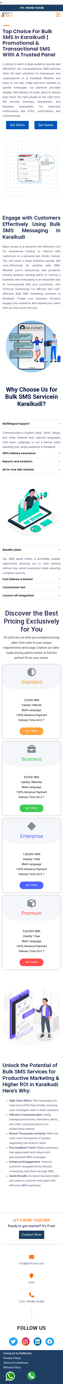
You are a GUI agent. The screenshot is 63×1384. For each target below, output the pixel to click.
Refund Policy (12, 1367)
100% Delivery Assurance (19, 453)
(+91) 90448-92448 (31, 1301)
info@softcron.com (31, 1263)
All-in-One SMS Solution (18, 469)
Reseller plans (12, 550)
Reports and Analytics (17, 461)
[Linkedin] (37, 1342)
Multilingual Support (16, 423)
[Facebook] (50, 1342)
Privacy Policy (12, 1358)
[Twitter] (13, 1342)
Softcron (25, 1353)
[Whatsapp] (12, 1376)
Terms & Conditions (15, 1362)
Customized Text (14, 587)
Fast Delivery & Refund (18, 579)
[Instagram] (26, 1342)
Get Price (31, 731)
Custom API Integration (18, 595)
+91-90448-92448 (31, 7)
